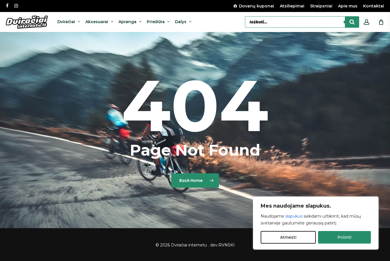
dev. (214, 245)
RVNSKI (226, 245)
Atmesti (288, 237)
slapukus (293, 216)
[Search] (352, 22)
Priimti (344, 237)
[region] (316, 223)
